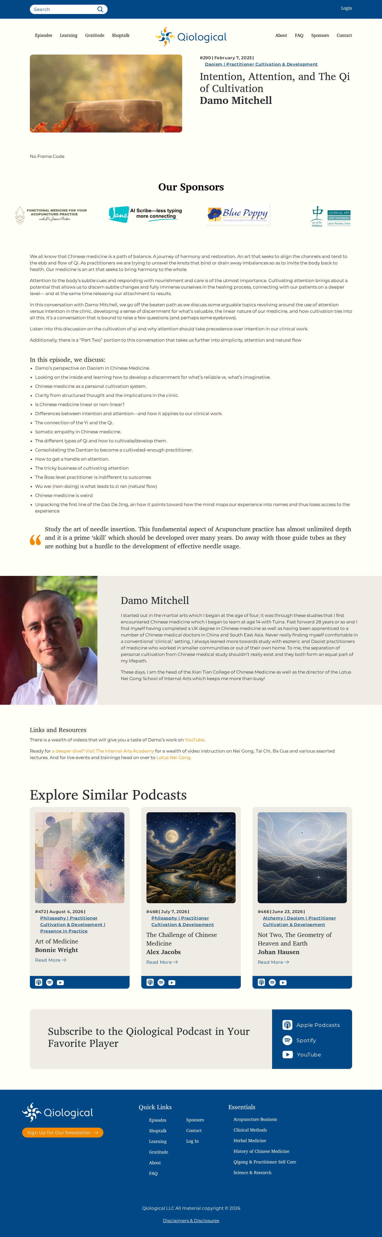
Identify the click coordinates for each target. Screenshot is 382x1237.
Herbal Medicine (250, 1140)
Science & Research (253, 1172)
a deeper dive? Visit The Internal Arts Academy (103, 751)
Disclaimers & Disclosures (191, 1220)
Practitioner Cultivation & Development (272, 64)
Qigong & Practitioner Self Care (265, 1161)
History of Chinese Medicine (261, 1151)
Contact (344, 35)
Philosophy (53, 918)
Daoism (213, 64)
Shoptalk (120, 35)
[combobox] (69, 9)
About (281, 35)
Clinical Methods (250, 1129)
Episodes (43, 35)
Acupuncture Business (255, 1119)
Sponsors (320, 35)
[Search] (101, 9)
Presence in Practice (64, 931)
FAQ (299, 35)
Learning (68, 35)
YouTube (194, 739)
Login (346, 8)
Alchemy (273, 918)
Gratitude (94, 35)
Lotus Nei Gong (173, 757)
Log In (192, 1141)
